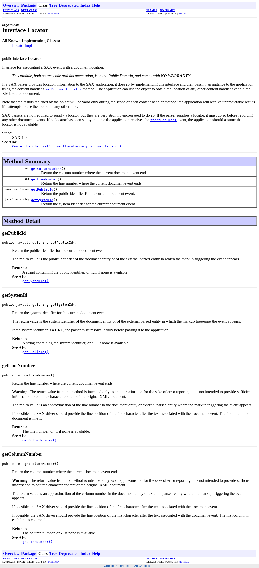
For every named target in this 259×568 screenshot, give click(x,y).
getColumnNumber (46, 169)
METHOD (53, 13)
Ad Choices (142, 566)
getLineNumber (44, 179)
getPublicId (42, 189)
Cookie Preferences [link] (117, 566)
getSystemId (42, 200)
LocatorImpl (22, 45)
